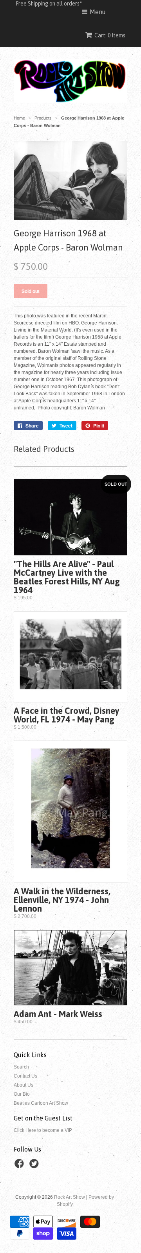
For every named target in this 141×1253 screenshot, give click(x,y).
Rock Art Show (69, 1197)
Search (21, 1067)
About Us (23, 1085)
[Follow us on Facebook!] (20, 1166)
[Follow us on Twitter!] (35, 1166)
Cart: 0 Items (109, 35)
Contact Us (25, 1076)
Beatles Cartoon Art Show (41, 1103)
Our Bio (22, 1094)
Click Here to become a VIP (43, 1130)
